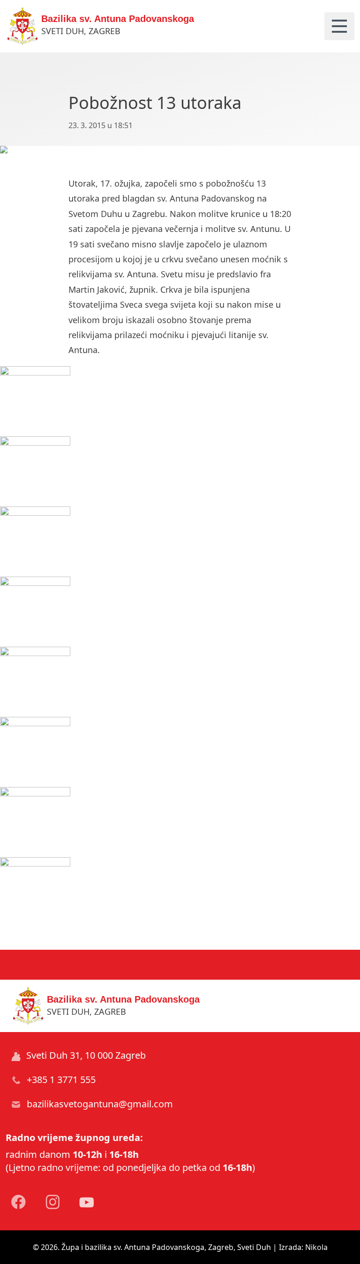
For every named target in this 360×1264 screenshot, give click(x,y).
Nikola (316, 1247)
